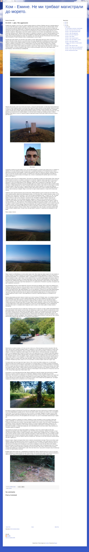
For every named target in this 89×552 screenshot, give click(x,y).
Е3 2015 (10, 488)
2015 (66, 25)
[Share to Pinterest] (23, 486)
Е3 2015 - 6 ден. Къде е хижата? (71, 41)
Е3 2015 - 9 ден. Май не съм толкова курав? (74, 47)
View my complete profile (10, 537)
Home (32, 527)
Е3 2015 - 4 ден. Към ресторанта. (72, 38)
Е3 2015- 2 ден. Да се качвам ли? (71, 34)
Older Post (57, 527)
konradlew (47, 543)
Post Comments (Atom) (15, 529)
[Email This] (18, 486)
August (66, 26)
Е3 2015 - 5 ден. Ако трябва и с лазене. (73, 39)
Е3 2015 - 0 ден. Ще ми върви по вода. (72, 31)
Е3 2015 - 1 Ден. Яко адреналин (71, 33)
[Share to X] (21, 486)
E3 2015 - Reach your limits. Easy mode (72, 29)
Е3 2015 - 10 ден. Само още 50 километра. (73, 48)
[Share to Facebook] (22, 486)
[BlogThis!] (19, 486)
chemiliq (8, 535)
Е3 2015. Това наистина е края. (71, 50)
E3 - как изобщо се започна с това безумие (73, 28)
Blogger (55, 543)
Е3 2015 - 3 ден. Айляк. (69, 36)
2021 (66, 22)
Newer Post (8, 527)
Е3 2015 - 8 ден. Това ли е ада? (71, 45)
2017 (66, 23)
